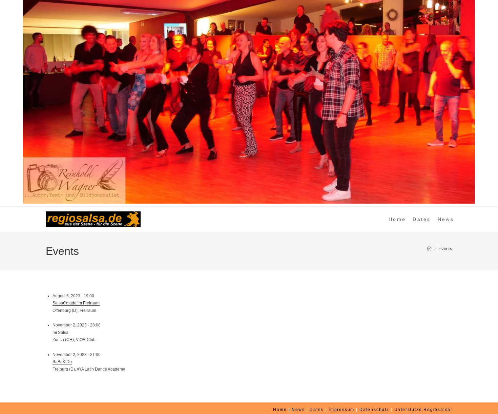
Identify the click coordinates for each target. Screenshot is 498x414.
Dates (317, 409)
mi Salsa (60, 332)
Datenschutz (374, 409)
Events (445, 248)
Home (280, 409)
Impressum (341, 409)
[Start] (429, 248)
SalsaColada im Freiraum (76, 303)
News (298, 409)
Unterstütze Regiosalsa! (423, 409)
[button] (10, 101)
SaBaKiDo (62, 361)
